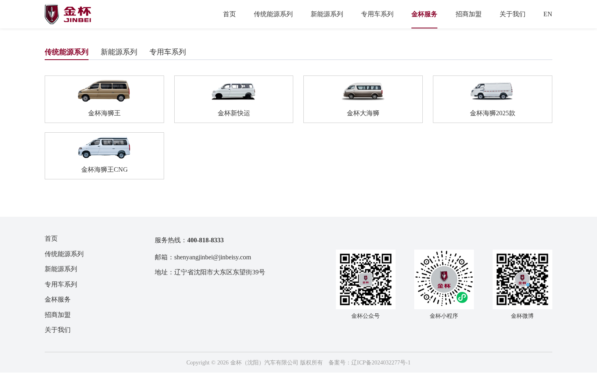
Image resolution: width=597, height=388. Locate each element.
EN (547, 14)
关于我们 (513, 14)
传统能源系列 (273, 14)
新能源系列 (327, 14)
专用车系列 (377, 14)
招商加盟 (469, 14)
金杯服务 (424, 14)
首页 (229, 14)
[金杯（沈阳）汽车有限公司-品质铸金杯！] (68, 14)
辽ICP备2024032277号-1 (381, 363)
